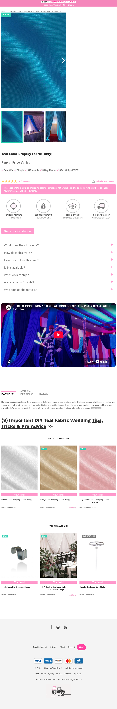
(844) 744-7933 (56, 674)
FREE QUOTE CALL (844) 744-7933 (58, 5)
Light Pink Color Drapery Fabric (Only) (95, 501)
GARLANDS (54, 2)
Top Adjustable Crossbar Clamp (15, 587)
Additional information (26, 392)
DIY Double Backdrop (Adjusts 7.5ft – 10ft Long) (55, 588)
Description (7, 394)
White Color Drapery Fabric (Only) (16, 500)
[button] (63, 60)
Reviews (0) (46, 394)
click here (95, 187)
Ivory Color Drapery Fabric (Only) (55, 500)
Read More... (96, 408)
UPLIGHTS (71, 2)
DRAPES (62, 2)
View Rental (19, 494)
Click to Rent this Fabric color (18, 230)
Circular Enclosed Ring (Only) (92, 587)
